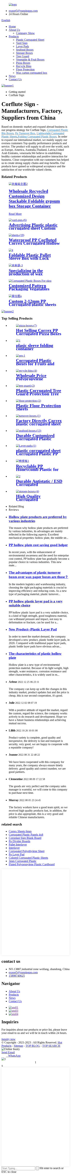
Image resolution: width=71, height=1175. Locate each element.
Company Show (25, 33)
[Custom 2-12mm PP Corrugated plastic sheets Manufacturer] (15, 296)
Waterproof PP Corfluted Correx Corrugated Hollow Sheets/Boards (34, 243)
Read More (15, 213)
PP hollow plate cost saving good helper (38, 545)
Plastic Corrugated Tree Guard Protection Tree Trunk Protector (38, 394)
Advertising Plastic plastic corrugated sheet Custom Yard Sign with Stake (33, 228)
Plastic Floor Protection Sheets (38, 407)
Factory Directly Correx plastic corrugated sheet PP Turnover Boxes (39, 424)
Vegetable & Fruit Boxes (30, 59)
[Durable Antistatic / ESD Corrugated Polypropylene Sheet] (18, 476)
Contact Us (15, 79)
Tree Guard (22, 56)
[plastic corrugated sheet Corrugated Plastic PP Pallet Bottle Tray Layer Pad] (26, 445)
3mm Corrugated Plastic (22, 861)
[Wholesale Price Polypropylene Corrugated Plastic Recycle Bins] (26, 370)
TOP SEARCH (51, 1045)
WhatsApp (13, 1055)
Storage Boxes (24, 52)
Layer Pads (22, 46)
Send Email (8, 1052)
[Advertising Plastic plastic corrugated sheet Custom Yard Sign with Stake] (18, 220)
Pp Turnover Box (25, 133)
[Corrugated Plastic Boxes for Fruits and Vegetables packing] (20, 355)
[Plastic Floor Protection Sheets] (28, 400)
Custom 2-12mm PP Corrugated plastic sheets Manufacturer (32, 304)
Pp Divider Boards (19, 841)
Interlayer (14, 847)
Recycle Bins (23, 66)
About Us (14, 29)
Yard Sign (21, 43)
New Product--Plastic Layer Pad (33, 629)
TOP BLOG (32, 1045)
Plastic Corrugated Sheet (30, 39)
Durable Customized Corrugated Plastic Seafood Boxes (35, 439)
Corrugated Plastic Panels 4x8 (26, 834)
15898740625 (17, 975)
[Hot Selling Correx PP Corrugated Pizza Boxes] (26, 325)
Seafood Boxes (24, 49)
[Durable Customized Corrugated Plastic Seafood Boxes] (28, 430)
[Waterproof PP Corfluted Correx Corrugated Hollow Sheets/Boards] (16, 235)
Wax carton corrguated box (31, 72)
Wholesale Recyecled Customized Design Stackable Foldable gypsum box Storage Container (34, 198)
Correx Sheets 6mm (20, 831)
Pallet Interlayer (18, 844)
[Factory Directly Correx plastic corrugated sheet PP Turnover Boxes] (28, 415)
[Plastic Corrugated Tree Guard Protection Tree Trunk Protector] (25, 385)
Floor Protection (25, 69)
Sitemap (18, 1045)
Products (14, 36)
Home (12, 26)
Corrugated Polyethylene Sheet (26, 851)
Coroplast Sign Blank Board (25, 837)
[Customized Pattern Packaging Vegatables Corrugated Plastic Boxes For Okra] (30, 280)
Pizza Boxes (23, 62)
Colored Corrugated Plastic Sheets (28, 857)
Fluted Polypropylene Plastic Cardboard (32, 864)
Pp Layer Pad (16, 854)
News (12, 76)
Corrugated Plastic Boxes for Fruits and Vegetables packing (35, 363)
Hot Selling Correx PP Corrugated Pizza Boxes (38, 332)
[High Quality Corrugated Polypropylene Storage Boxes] (27, 491)
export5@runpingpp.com (23, 10)
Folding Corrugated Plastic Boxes (37, 136)
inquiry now (8, 1039)
